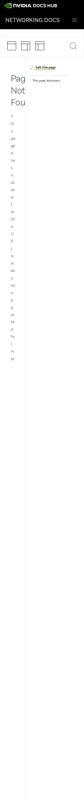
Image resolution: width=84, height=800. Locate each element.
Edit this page (45, 67)
